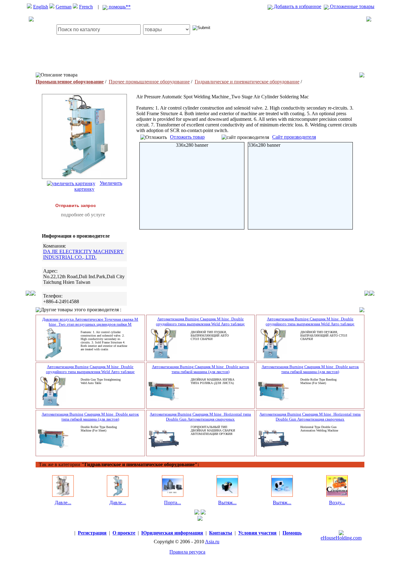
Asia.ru (212, 541)
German (64, 6)
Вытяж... (227, 502)
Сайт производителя (294, 137)
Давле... (63, 502)
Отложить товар (187, 137)
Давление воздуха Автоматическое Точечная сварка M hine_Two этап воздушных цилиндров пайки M (90, 322)
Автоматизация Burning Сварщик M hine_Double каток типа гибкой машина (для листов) (200, 369)
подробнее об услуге (83, 214)
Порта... (172, 502)
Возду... (337, 502)
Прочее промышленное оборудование (149, 81)
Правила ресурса (187, 552)
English (40, 6)
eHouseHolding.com (341, 537)
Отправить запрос (75, 205)
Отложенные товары (351, 6)
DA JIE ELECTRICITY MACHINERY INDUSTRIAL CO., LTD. (83, 254)
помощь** (119, 6)
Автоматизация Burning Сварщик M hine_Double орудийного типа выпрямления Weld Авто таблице (200, 321)
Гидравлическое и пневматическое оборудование (247, 81)
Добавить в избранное (296, 6)
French (86, 6)
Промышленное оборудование (70, 81)
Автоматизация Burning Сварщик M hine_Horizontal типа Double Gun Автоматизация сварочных (200, 417)
